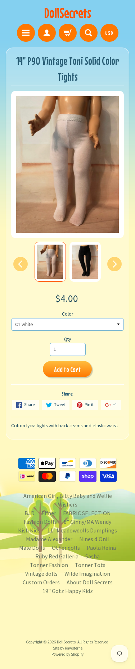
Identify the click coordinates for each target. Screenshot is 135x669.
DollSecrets (67, 13)
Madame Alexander (49, 539)
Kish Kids (29, 530)
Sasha (92, 556)
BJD (29, 513)
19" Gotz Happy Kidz (67, 590)
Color (67, 314)
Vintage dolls (41, 573)
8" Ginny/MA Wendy (87, 521)
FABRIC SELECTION (87, 513)
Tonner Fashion (49, 564)
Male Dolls (32, 547)
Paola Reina (101, 547)
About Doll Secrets (90, 582)
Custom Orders (41, 582)
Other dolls (66, 547)
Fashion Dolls (40, 521)
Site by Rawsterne (67, 648)
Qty (67, 339)
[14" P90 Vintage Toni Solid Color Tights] (50, 262)
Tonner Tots (90, 564)
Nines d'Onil (94, 539)
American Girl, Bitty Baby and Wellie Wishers (67, 500)
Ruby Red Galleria (56, 556)
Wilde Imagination (87, 573)
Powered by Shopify (67, 654)
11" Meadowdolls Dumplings (82, 530)
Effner (48, 513)
